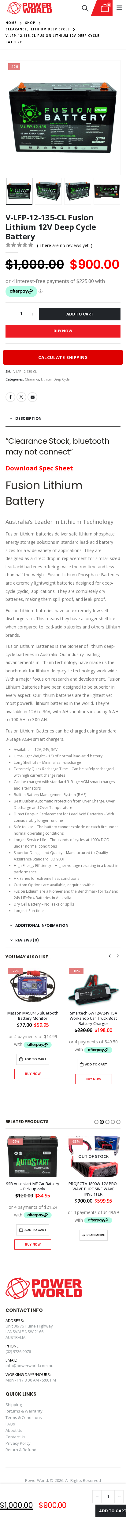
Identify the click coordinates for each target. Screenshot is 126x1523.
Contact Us (16, 1437)
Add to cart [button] (35, 1059)
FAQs (10, 1424)
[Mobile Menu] (119, 8)
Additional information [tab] (41, 925)
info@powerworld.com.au (30, 1365)
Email (32, 397)
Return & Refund (21, 1449)
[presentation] (13, 117)
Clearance (32, 379)
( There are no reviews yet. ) (64, 245)
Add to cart (112, 1510)
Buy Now (63, 331)
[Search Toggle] (85, 8)
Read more (96, 1235)
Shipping (14, 1404)
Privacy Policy (18, 1443)
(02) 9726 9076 (18, 1351)
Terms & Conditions (24, 1417)
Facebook (10, 397)
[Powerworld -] (29, 8)
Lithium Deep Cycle (55, 379)
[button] (96, 1122)
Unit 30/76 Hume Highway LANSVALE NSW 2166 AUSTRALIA (29, 1331)
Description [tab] (28, 418)
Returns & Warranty (24, 1411)
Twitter (21, 397)
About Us (14, 1430)
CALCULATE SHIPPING (63, 357)
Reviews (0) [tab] (27, 940)
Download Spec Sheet (39, 468)
